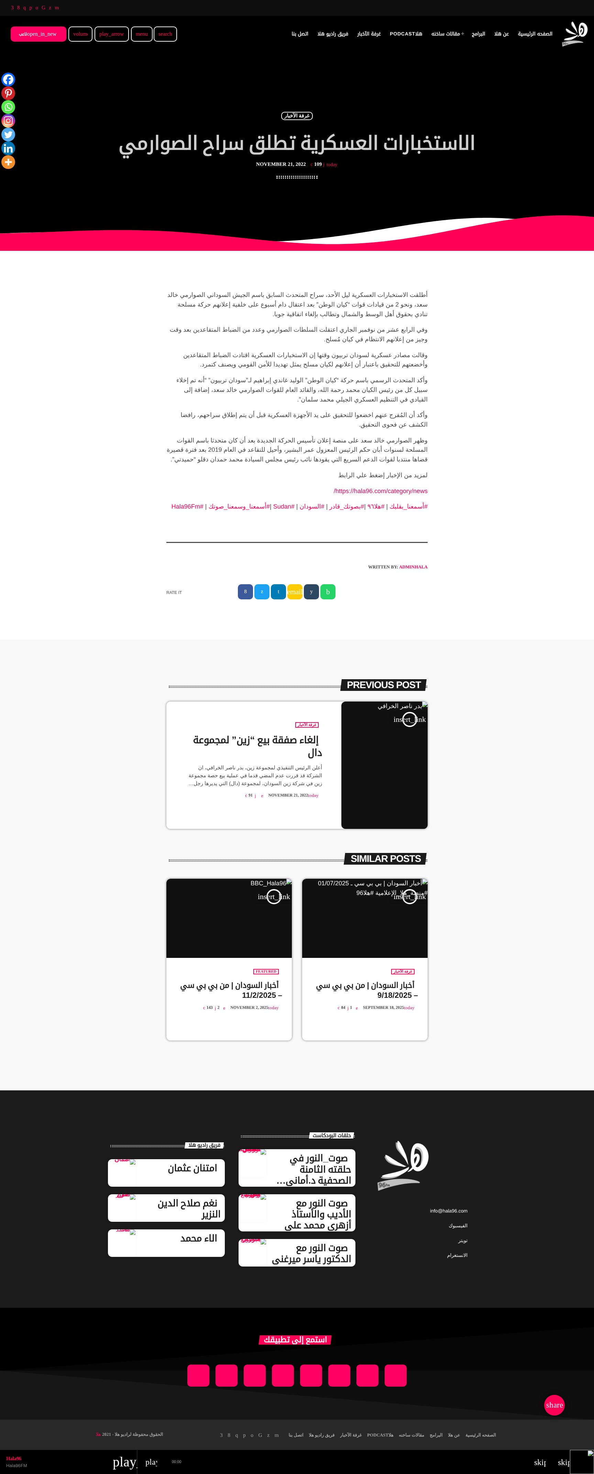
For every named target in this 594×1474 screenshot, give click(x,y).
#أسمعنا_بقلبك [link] (408, 506)
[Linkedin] (8, 148)
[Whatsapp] (8, 107)
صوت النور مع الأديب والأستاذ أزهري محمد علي (317, 1214)
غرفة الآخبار (296, 116)
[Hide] (3, 175)
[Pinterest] (8, 93)
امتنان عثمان (192, 1168)
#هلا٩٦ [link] (376, 506)
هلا (98, 1434)
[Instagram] (8, 121)
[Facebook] (8, 79)
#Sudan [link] (284, 506)
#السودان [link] (312, 506)
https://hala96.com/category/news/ (381, 491)
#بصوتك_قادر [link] (346, 506)
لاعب (38, 34)
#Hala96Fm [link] (188, 506)
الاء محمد (198, 1238)
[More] (8, 162)
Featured (266, 972)
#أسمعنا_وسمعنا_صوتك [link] (239, 506)
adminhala (413, 566)
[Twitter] (8, 134)
